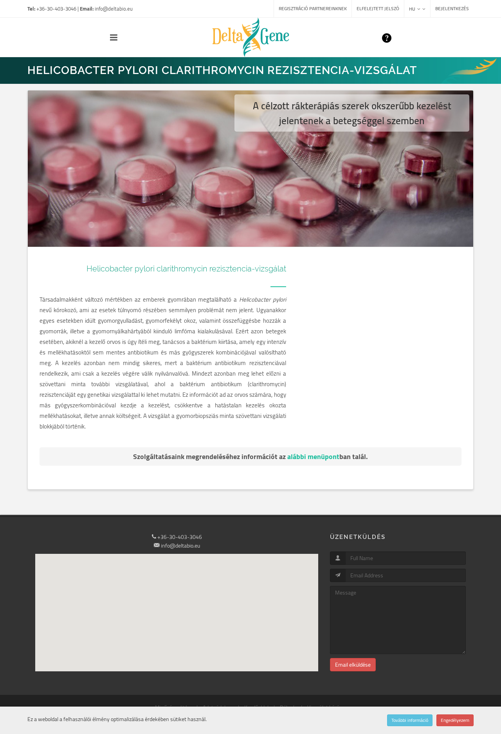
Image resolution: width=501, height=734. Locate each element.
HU (412, 8)
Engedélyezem (455, 720)
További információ (409, 720)
